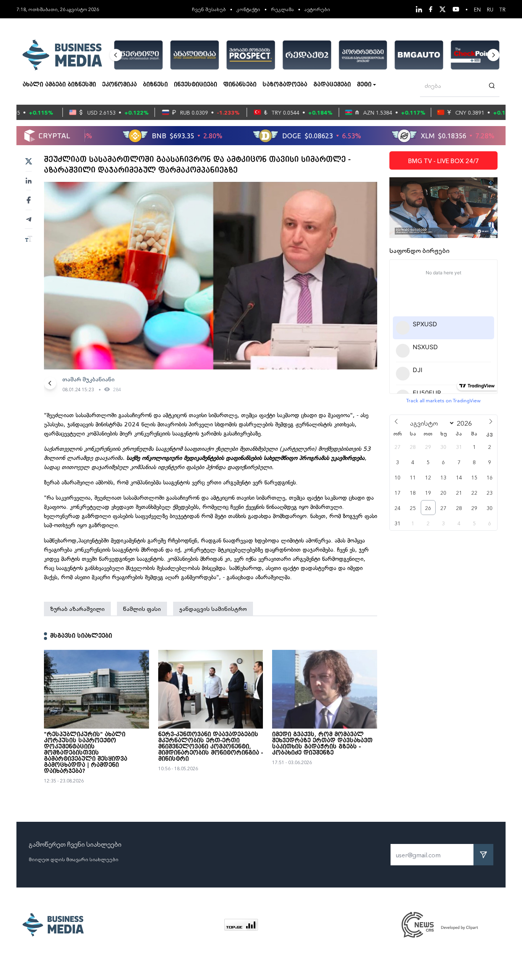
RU (490, 9)
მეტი (364, 85)
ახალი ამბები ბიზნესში (59, 85)
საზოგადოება (285, 85)
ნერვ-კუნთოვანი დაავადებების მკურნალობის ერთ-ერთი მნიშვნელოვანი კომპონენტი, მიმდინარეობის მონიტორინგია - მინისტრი (210, 747)
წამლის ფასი (142, 608)
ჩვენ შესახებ (209, 9)
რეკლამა (282, 9)
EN (477, 9)
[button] (116, 55)
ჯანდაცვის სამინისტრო (213, 608)
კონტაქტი (248, 9)
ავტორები (317, 9)
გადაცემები (332, 85)
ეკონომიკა (119, 85)
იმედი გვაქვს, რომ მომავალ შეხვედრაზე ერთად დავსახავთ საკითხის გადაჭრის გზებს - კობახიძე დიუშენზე (322, 744)
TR (502, 9)
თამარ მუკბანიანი (88, 379)
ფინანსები (239, 85)
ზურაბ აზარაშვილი (77, 608)
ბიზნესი (155, 85)
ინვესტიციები (195, 85)
